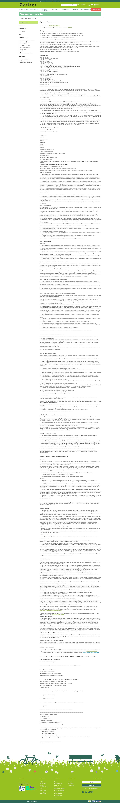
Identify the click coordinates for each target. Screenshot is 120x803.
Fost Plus (70, 27)
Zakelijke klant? (87, 1)
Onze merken (43, 793)
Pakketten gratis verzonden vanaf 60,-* (43, 1)
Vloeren (42, 785)
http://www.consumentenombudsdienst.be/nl (51, 610)
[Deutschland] (99, 1)
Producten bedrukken (25, 59)
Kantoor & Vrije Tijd (86, 9)
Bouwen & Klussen (23, 9)
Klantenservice (94, 1)
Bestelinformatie (58, 783)
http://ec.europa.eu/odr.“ (58, 614)
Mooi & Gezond (65, 9)
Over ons (56, 781)
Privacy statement (58, 793)
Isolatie (42, 781)
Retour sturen (23, 43)
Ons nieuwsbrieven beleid (91, 788)
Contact (56, 787)
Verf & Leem (43, 783)
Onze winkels (22, 25)
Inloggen (70, 781)
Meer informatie (24, 22)
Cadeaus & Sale (96, 9)
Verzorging (42, 792)
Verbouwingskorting (25, 60)
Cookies (22, 51)
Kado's (41, 788)
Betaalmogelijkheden (25, 42)
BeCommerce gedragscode (54, 25)
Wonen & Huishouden (45, 10)
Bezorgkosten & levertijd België (27, 40)
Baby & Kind (75, 9)
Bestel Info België (23, 37)
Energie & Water (34, 9)
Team (20, 34)
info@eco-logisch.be (25, 784)
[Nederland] (98, 1)
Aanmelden (71, 783)
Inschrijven (91, 785)
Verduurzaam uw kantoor (26, 62)
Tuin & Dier (55, 9)
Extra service (22, 56)
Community (83, 4)
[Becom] (28, 788)
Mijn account (71, 785)
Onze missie (22, 31)
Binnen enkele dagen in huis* (27, 1)
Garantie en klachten (25, 45)
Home (21, 18)
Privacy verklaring (24, 49)
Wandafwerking (44, 787)
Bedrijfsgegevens (23, 28)
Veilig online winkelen (25, 47)
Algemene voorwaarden (26, 52)
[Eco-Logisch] (27, 4)
